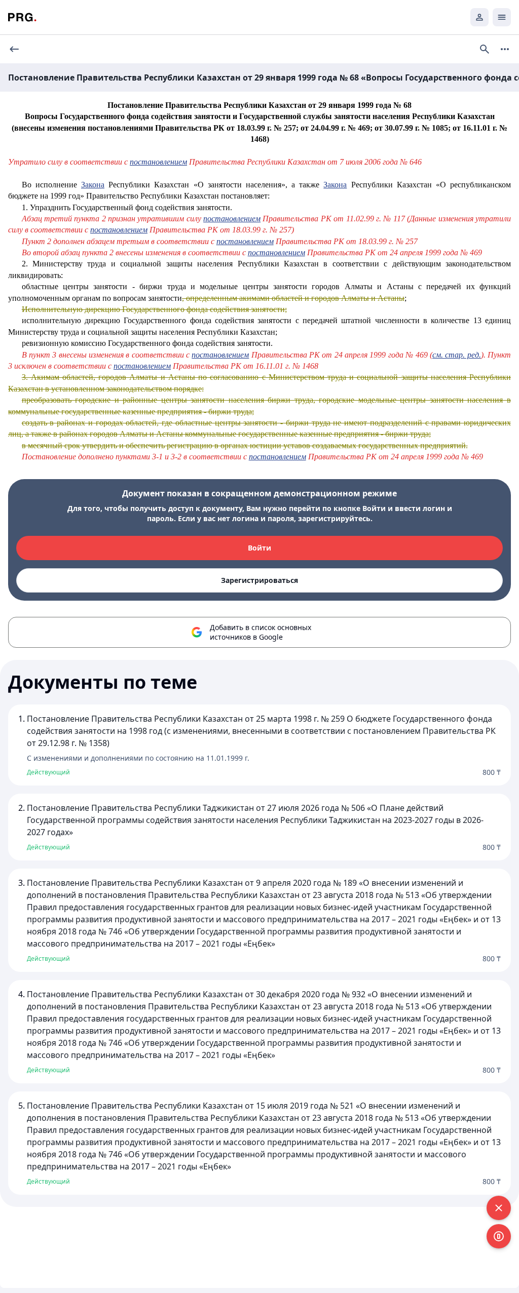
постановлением (158, 162)
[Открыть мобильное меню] (502, 17)
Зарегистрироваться (259, 580)
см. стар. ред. (456, 354)
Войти (259, 548)
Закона (92, 184)
